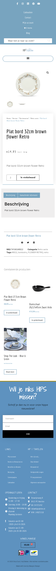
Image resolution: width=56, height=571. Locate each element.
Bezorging (11, 472)
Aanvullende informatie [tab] (29, 195)
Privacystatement (36, 477)
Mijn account (28, 22)
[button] (28, 58)
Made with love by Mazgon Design (28, 566)
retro (46, 252)
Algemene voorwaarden (38, 483)
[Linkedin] (28, 3)
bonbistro (22, 252)
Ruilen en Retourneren (15, 462)
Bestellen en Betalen (14, 467)
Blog (28, 33)
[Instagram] (22, 3)
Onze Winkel (35, 462)
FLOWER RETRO (35, 252)
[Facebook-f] (17, 3)
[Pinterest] (33, 3)
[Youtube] (38, 3)
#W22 (14, 252)
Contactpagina (12, 477)
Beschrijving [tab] (10, 195)
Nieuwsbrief (35, 467)
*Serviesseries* (24, 118)
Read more (10, 372)
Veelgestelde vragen (37, 472)
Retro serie (34, 118)
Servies (14, 118)
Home (9, 118)
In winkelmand (28, 178)
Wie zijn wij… (35, 457)
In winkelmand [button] (11, 312)
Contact (28, 17)
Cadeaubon (28, 12)
